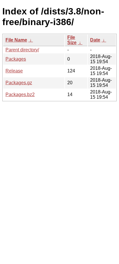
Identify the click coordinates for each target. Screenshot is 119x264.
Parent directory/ (22, 49)
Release (14, 70)
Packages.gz (18, 82)
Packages (15, 59)
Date (95, 40)
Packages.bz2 (20, 94)
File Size (72, 40)
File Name (16, 40)
